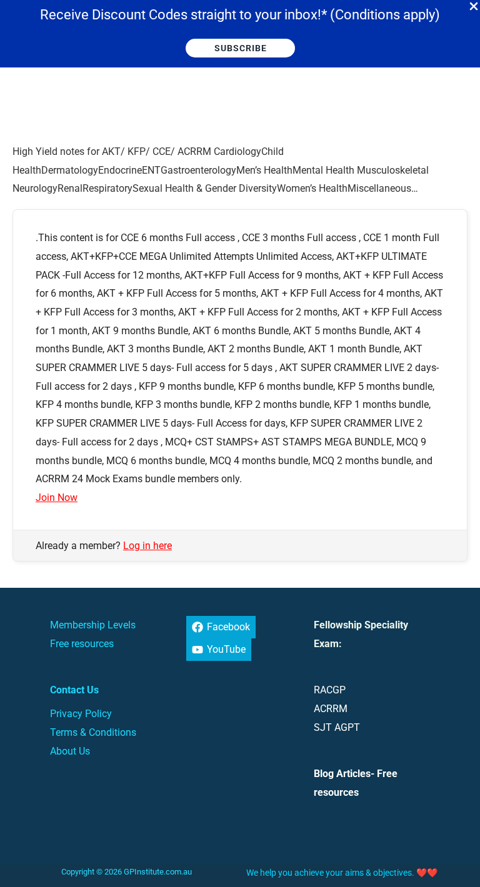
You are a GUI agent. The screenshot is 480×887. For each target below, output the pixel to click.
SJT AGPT (337, 727)
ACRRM (331, 709)
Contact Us (74, 690)
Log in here (147, 546)
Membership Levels (93, 625)
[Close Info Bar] (474, 7)
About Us (70, 751)
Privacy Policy (81, 714)
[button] (240, 48)
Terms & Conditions (93, 732)
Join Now (57, 497)
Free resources (82, 644)
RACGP (330, 690)
